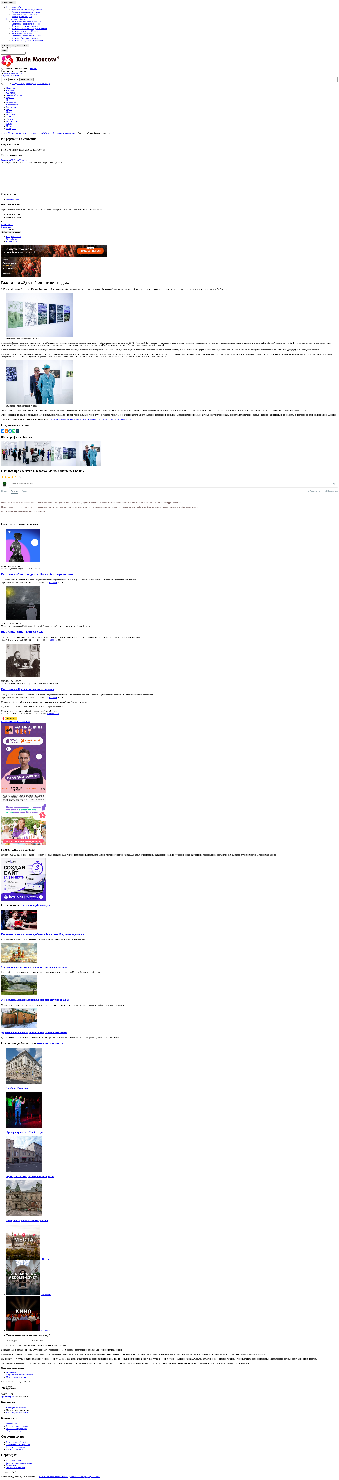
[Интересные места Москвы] (23, 1259)
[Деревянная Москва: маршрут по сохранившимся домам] (19, 1027)
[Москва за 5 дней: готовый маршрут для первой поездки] (19, 962)
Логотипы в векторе (15, 1467)
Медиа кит (11, 1465)
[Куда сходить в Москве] (30, 66)
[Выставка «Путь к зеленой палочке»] (169, 661)
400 (53, 582)
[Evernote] (13, 431)
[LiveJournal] (17, 431)
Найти (4, 50)
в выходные (31, 83)
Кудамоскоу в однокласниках (19, 1375)
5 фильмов (45, 1330)
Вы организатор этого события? (15, 721)
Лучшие (14, 491)
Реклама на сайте (14, 1460)
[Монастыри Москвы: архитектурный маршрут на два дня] (19, 994)
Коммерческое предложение (19, 1463)
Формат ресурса (13, 1431)
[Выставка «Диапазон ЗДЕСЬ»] (169, 603)
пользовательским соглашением (53, 1476)
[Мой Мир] (10, 431)
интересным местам (13, 73)
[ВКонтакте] (2, 431)
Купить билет (7, 224)
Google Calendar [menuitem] (13, 236)
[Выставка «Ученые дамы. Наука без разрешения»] (169, 546)
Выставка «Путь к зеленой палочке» (27, 689)
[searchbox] (169, 51)
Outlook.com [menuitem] (11, 239)
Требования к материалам (18, 1444)
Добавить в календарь (11, 232)
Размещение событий (16, 1442)
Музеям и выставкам (15, 1447)
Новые (4, 491)
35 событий (46, 1294)
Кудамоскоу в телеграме (17, 1377)
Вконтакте (11, 1372)
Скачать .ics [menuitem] (11, 241)
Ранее (24, 491)
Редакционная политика (17, 1426)
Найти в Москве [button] (8, 2)
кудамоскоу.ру (7, 1396)
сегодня (15, 83)
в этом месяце (43, 83)
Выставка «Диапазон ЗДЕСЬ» (22, 631)
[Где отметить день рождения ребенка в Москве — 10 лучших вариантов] (19, 929)
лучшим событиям (11, 76)
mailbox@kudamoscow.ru (17, 1412)
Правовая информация (16, 1428)
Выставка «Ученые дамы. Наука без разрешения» (37, 574)
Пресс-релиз (11, 1424)
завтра (22, 83)
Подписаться (37, 1340)
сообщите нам (53, 713)
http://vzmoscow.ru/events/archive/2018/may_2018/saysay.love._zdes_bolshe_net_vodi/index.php (90, 419)
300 (53, 640)
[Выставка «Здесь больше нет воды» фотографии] (13, 465)
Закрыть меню (22, 45)
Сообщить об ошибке (16, 1408)
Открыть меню (8, 45)
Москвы (33, 68)
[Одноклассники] (6, 431)
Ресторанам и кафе (14, 1449)
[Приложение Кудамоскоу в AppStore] (9, 1389)
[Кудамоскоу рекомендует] (23, 1294)
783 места (45, 1259)
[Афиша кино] (23, 1330)
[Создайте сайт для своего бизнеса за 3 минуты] (23, 900)
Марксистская (12, 199)
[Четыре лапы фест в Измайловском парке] (23, 801)
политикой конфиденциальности (85, 1476)
